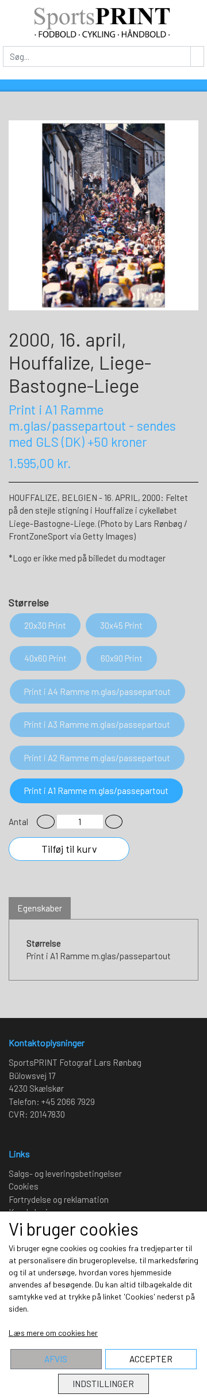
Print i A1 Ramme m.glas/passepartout (96, 790)
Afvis (55, 1359)
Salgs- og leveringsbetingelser (65, 1173)
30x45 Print (121, 625)
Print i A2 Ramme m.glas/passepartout (97, 758)
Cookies (24, 1186)
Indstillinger (103, 1383)
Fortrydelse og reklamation (59, 1199)
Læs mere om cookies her (53, 1333)
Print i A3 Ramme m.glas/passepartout (97, 724)
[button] (46, 822)
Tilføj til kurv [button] (69, 848)
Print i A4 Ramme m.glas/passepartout (97, 691)
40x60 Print (45, 658)
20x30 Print (45, 625)
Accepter (150, 1359)
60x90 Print (122, 658)
